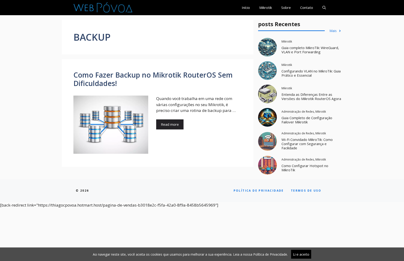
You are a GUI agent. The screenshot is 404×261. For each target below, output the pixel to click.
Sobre (286, 7)
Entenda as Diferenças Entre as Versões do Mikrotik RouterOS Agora (311, 96)
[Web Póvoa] (103, 7)
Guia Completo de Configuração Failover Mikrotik (306, 119)
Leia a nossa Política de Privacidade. (260, 254)
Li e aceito (301, 254)
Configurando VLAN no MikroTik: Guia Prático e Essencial (311, 73)
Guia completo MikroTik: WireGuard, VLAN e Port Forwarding (310, 49)
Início (246, 7)
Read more (170, 124)
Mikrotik (265, 7)
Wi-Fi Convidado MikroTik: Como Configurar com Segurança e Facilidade (307, 143)
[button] (324, 7)
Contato (306, 7)
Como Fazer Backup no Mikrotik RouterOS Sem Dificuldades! (153, 79)
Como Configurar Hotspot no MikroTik (304, 167)
